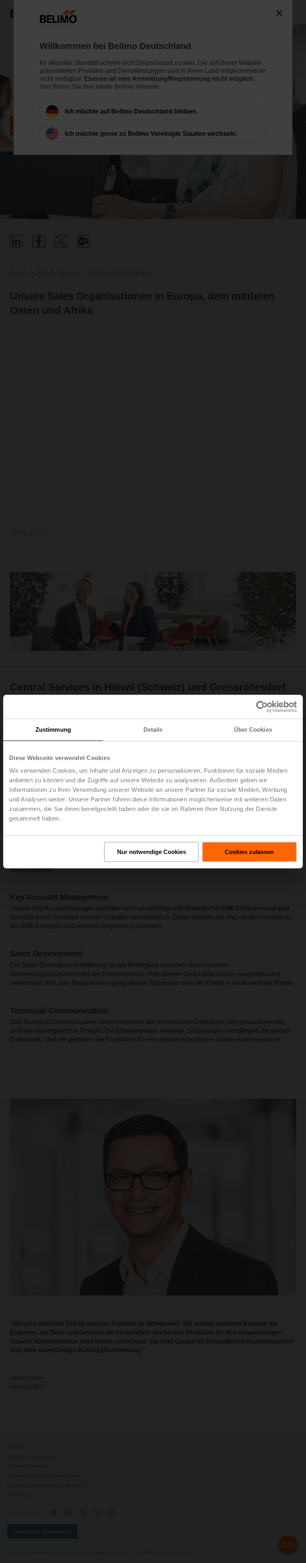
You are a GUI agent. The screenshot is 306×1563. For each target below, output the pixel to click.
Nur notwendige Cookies (151, 851)
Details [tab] (153, 729)
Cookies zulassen (249, 851)
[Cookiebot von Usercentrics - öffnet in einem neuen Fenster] (262, 707)
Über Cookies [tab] (253, 729)
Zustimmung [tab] (53, 729)
